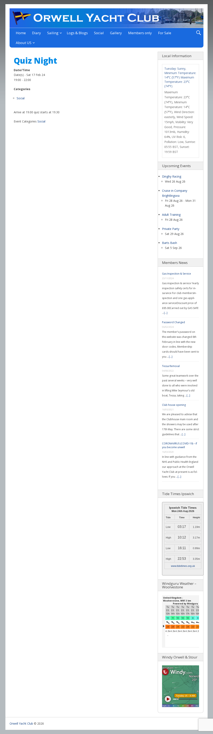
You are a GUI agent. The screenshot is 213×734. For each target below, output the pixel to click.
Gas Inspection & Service (176, 273)
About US (23, 42)
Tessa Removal (171, 366)
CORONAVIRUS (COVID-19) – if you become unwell (179, 445)
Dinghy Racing (171, 176)
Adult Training (171, 215)
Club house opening (174, 405)
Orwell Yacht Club (21, 723)
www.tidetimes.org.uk (183, 566)
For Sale (164, 32)
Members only (140, 32)
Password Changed (173, 322)
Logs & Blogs (77, 32)
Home (21, 32)
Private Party (170, 229)
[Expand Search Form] (198, 33)
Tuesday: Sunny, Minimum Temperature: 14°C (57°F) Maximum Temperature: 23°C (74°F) (180, 77)
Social (99, 32)
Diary (36, 32)
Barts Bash (169, 243)
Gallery (116, 32)
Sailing (52, 32)
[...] (165, 313)
